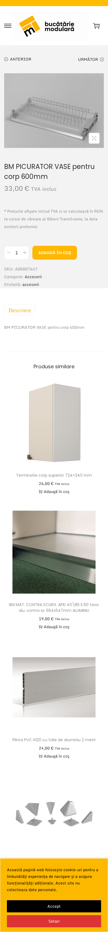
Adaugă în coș (54, 252)
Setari (54, 921)
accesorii (30, 284)
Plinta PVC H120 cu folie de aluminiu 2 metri (54, 740)
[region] (54, 895)
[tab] (54, 310)
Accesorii (33, 276)
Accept (54, 906)
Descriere (20, 310)
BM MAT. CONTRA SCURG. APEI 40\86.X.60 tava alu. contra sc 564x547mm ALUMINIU (54, 607)
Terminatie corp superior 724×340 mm (54, 475)
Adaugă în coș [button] (57, 491)
